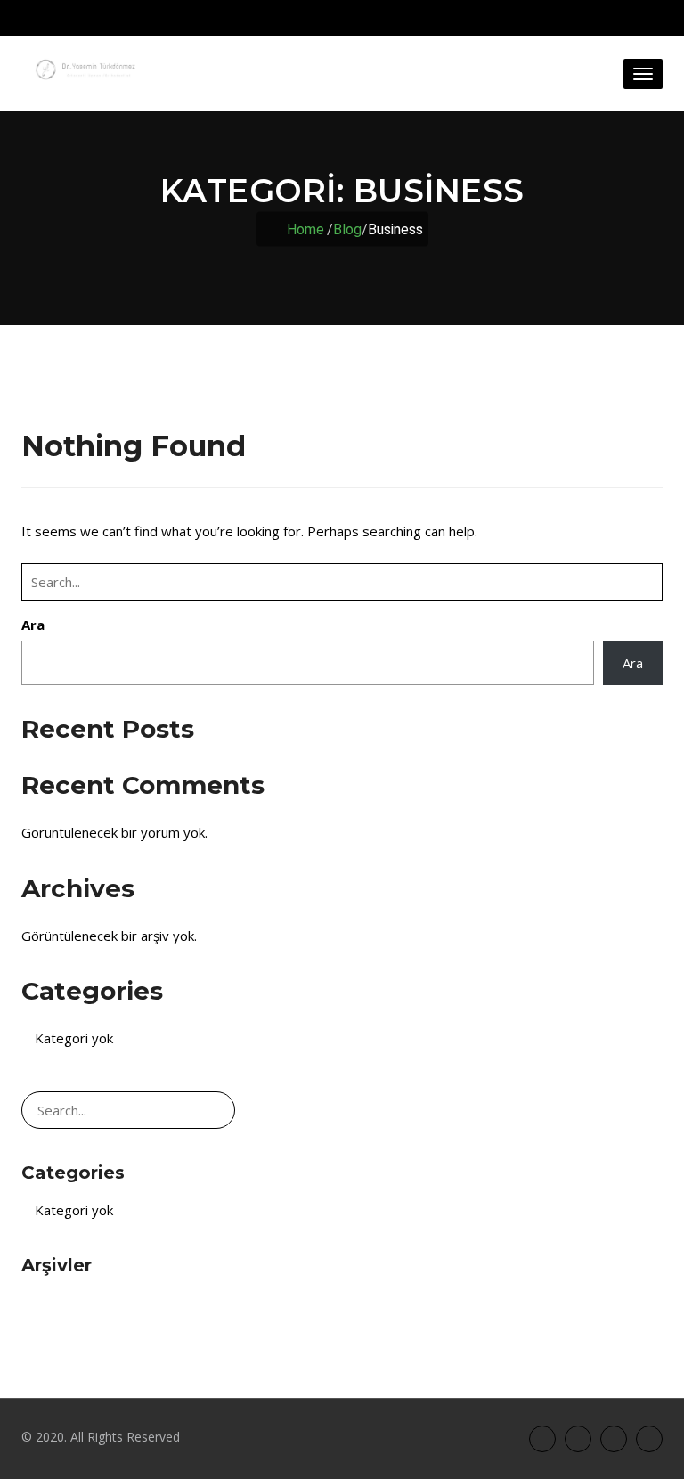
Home (305, 228)
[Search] (646, 582)
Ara (33, 624)
